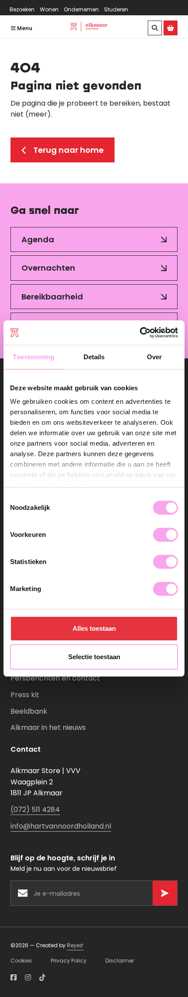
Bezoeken (22, 9)
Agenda (37, 239)
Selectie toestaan (94, 656)
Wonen (49, 9)
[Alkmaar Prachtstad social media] (13, 977)
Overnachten (48, 267)
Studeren (116, 9)
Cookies (21, 960)
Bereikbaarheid (52, 296)
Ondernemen (81, 9)
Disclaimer (119, 960)
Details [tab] (94, 357)
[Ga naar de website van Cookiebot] (139, 332)
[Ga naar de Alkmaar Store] (171, 28)
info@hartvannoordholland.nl (60, 826)
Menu (24, 28)
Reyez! (75, 945)
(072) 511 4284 (35, 809)
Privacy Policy (69, 960)
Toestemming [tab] (33, 357)
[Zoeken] (155, 28)
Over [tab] (154, 357)
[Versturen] (165, 893)
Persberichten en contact (55, 678)
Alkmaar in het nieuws (48, 727)
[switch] (165, 535)
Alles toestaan (94, 628)
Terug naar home (68, 149)
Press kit (24, 695)
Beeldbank (28, 711)
